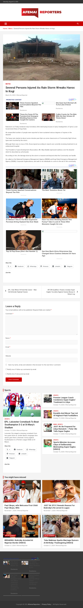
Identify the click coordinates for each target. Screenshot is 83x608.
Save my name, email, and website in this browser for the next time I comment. (34, 365)
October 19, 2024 (10, 430)
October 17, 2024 (58, 434)
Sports (7, 390)
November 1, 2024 (10, 510)
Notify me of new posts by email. (18, 374)
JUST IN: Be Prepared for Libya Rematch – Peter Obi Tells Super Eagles (65, 428)
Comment (9, 314)
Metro (8, 84)
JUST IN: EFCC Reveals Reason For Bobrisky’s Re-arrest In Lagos (59, 506)
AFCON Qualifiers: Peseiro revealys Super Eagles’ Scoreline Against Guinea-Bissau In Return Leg (61, 292)
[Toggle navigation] (5, 23)
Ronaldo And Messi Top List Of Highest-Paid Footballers (65, 414)
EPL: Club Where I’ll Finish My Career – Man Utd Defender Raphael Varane (22, 291)
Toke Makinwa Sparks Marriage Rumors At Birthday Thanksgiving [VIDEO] (61, 541)
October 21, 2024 (10, 545)
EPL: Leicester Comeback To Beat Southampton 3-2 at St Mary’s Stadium (22, 425)
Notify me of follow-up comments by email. (21, 369)
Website (8, 356)
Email (8, 347)
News (55, 424)
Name (8, 338)
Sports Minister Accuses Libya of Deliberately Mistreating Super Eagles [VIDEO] (64, 445)
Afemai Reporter (22, 95)
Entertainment (10, 500)
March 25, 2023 (10, 95)
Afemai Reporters (34, 604)
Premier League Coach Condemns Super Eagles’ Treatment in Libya (64, 399)
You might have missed (15, 477)
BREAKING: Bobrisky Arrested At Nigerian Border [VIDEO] (19, 541)
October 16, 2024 (58, 452)
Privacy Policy (46, 604)
